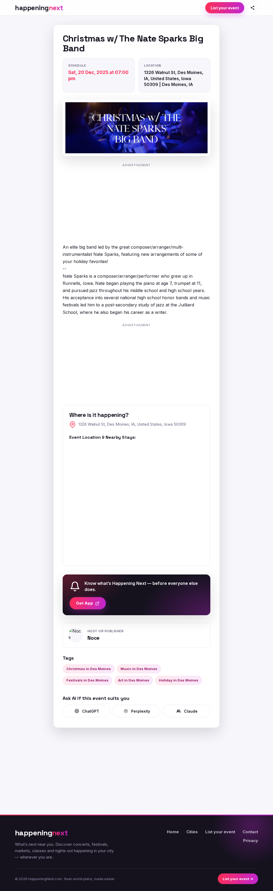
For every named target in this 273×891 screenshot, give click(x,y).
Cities (192, 831)
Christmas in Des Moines (88, 669)
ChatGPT (90, 711)
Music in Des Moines (139, 669)
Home (173, 831)
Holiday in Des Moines (178, 680)
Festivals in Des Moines (87, 680)
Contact (250, 831)
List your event (225, 8)
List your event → (238, 879)
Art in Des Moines (133, 680)
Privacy (250, 840)
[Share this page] (252, 7)
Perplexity (140, 711)
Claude (191, 711)
